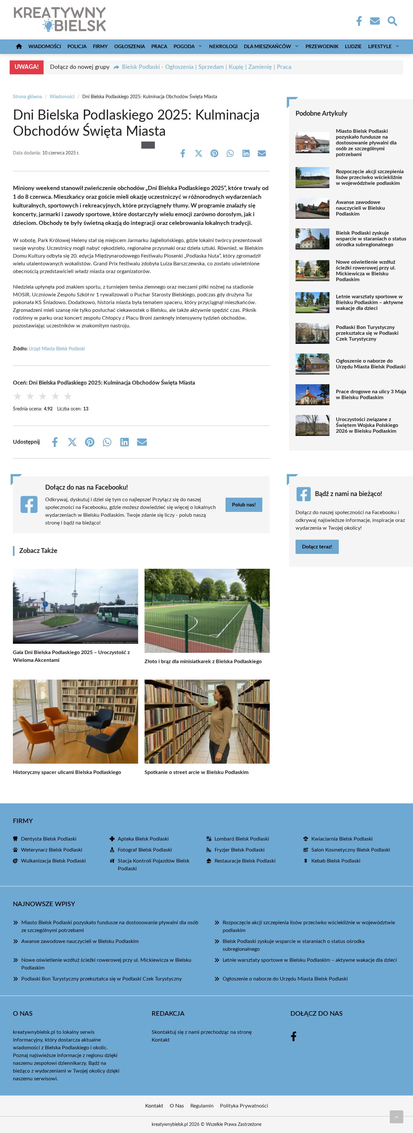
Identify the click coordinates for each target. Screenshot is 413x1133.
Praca (159, 46)
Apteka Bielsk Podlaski (143, 839)
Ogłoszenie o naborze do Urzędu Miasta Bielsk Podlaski (371, 363)
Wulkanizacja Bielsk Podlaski (53, 860)
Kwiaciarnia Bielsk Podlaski (342, 839)
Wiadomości (44, 46)
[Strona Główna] (19, 46)
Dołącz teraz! (317, 546)
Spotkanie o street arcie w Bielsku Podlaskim (196, 772)
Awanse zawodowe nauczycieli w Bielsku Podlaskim (360, 208)
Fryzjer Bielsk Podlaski (240, 849)
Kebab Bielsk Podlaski (335, 860)
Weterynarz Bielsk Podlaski (51, 849)
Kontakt (161, 1040)
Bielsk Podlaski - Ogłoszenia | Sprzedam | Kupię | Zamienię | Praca (206, 67)
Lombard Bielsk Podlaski (242, 839)
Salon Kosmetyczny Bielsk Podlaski (350, 849)
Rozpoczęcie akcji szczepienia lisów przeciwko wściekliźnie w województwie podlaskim (370, 177)
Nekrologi (223, 46)
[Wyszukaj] (392, 20)
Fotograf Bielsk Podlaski (145, 849)
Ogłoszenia (129, 46)
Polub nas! (244, 504)
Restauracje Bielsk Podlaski (245, 860)
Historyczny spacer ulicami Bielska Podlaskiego (67, 772)
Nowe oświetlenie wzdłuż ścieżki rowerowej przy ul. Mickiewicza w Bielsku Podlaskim (366, 270)
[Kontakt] (375, 21)
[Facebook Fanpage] (357, 21)
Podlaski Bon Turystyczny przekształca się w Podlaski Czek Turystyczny (367, 333)
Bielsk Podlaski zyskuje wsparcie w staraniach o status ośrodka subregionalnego (371, 238)
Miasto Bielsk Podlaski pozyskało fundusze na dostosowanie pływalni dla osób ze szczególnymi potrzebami (366, 143)
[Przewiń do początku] (396, 1116)
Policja (76, 46)
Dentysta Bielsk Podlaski (48, 839)
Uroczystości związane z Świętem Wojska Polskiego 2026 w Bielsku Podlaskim (367, 425)
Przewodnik (322, 46)
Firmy (100, 46)
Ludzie (353, 46)
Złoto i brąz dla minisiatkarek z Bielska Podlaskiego (203, 661)
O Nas (177, 1105)
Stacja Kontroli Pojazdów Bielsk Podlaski (153, 864)
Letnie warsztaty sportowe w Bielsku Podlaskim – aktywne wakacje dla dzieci (369, 302)
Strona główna (27, 97)
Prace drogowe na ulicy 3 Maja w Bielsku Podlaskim (371, 394)
